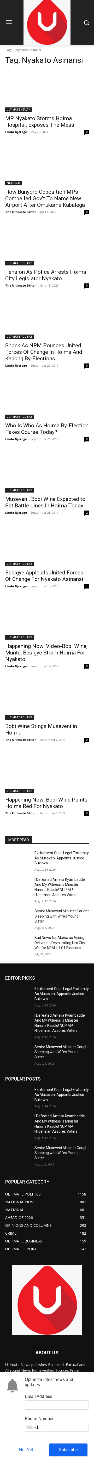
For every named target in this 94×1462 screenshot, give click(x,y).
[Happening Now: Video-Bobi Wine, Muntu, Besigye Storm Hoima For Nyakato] (47, 619)
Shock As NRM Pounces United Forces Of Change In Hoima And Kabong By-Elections (43, 352)
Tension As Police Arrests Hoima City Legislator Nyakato (45, 275)
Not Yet (26, 1449)
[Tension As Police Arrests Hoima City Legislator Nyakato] (47, 244)
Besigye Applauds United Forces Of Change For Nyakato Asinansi (44, 575)
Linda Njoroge (16, 132)
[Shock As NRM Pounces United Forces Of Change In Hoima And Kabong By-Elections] (47, 318)
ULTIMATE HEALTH (19, 109)
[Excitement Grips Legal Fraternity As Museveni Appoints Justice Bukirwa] (17, 859)
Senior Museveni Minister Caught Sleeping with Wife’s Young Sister (61, 916)
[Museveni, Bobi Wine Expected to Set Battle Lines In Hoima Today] (47, 472)
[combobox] (34, 1427)
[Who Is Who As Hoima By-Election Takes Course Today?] (47, 398)
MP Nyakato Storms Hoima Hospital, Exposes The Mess (39, 121)
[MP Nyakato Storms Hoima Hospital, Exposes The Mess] (47, 91)
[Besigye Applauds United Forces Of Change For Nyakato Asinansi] (47, 545)
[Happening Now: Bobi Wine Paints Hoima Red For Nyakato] (47, 772)
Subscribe (68, 1449)
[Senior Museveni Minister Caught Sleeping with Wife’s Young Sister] (17, 917)
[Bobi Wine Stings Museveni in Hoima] (47, 699)
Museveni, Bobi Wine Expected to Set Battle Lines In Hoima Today (45, 502)
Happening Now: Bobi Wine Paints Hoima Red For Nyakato (46, 803)
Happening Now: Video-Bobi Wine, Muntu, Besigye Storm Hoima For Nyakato (46, 652)
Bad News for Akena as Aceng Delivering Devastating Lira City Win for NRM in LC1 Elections (59, 943)
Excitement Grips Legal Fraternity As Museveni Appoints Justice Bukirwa (61, 858)
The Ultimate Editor (20, 212)
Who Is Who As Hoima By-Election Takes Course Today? (47, 428)
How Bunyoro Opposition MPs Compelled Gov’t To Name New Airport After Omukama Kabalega (45, 198)
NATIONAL (14, 183)
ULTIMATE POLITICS (19, 263)
